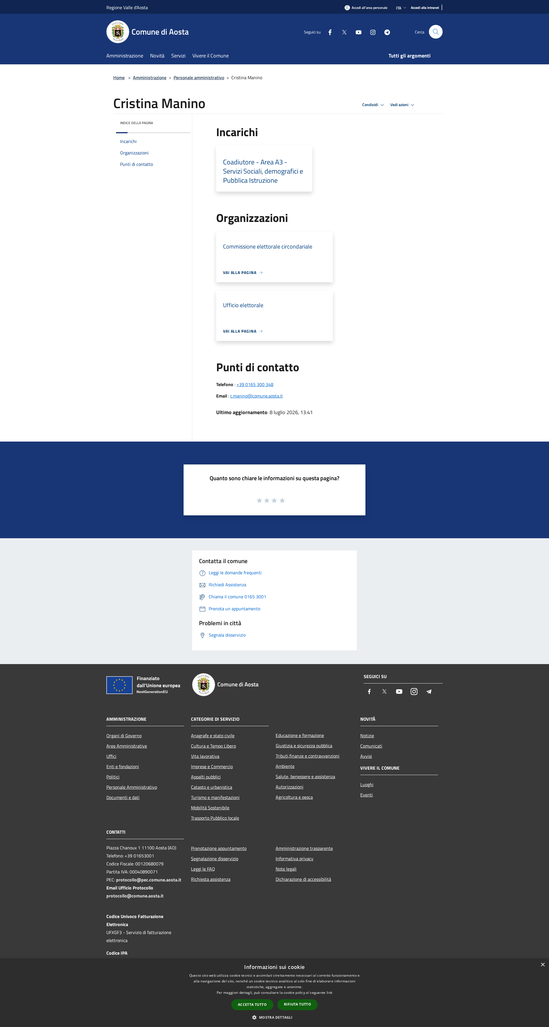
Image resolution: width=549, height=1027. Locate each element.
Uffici (111, 756)
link (329, 992)
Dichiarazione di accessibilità (303, 879)
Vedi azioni (399, 105)
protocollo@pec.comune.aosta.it (148, 879)
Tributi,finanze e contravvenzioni (307, 755)
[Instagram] (370, 31)
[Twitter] (342, 31)
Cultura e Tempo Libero (213, 745)
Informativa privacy (294, 858)
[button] (274, 1017)
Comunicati (371, 745)
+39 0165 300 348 (254, 384)
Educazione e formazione (300, 735)
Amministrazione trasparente (304, 848)
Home (119, 77)
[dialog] (274, 993)
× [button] (542, 965)
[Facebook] (327, 31)
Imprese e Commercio (212, 766)
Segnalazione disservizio (214, 858)
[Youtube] (356, 31)
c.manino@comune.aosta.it (256, 395)
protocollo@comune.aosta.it (135, 895)
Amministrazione (149, 77)
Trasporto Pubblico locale (215, 818)
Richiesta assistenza (210, 879)
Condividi (370, 105)
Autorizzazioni (289, 786)
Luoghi (366, 784)
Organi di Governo (124, 735)
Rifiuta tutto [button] (297, 1004)
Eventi (366, 794)
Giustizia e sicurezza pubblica (304, 745)
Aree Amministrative (126, 745)
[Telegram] (385, 31)
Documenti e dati (123, 797)
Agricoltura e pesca (294, 797)
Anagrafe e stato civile (212, 735)
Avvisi (366, 756)
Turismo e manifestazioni (215, 797)
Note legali (286, 868)
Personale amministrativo (199, 77)
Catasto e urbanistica (211, 787)
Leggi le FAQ (203, 868)
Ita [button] (398, 8)
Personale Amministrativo (131, 787)
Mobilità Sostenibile (210, 807)
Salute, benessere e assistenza (305, 776)
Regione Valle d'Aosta (127, 7)
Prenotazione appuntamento (218, 848)
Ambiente (285, 766)
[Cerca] (436, 32)
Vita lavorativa (205, 756)
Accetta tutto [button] (252, 1004)
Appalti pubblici (206, 776)
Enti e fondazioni (122, 766)
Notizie (367, 735)
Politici (113, 776)
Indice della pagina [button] (136, 123)
